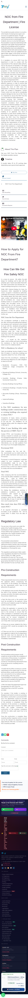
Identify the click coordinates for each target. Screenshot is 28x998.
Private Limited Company (7, 874)
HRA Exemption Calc (6, 933)
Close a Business (5, 914)
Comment (3, 747)
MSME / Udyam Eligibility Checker (13, 785)
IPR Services (4, 906)
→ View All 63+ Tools (6, 940)
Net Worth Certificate (7, 895)
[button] (1, 1)
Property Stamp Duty (6, 931)
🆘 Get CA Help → (13, 833)
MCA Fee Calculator (6, 935)
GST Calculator (5, 927)
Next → (22, 985)
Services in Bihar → (6, 967)
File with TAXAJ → (20, 983)
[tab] (14, 177)
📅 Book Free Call (20, 809)
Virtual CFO (4, 889)
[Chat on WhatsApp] (3, 995)
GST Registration (6, 878)
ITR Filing (4, 881)
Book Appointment (6, 916)
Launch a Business (6, 901)
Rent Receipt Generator (8, 925)
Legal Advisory (5, 908)
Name (2, 759)
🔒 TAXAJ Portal (26, 500)
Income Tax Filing (6, 902)
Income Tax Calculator (7, 923)
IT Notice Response (8, 891)
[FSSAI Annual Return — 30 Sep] (13, 976)
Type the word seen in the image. (9, 766)
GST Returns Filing (6, 880)
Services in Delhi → (6, 951)
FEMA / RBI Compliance (7, 910)
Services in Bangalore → (7, 959)
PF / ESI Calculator (6, 938)
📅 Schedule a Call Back (13, 989)
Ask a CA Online (5, 912)
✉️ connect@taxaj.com (6, 865)
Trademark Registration (7, 883)
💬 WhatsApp (22, 833)
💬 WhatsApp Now (7, 809)
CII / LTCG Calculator (8, 929)
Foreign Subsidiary (6, 887)
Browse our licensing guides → (11, 789)
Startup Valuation (6, 893)
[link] (2, 735)
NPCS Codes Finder (8, 787)
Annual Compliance (6, 885)
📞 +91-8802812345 (14, 813)
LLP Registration (5, 876)
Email (15, 759)
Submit (5, 773)
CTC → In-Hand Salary (8, 922)
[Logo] (5, 6)
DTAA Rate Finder (6, 937)
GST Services (5, 904)
